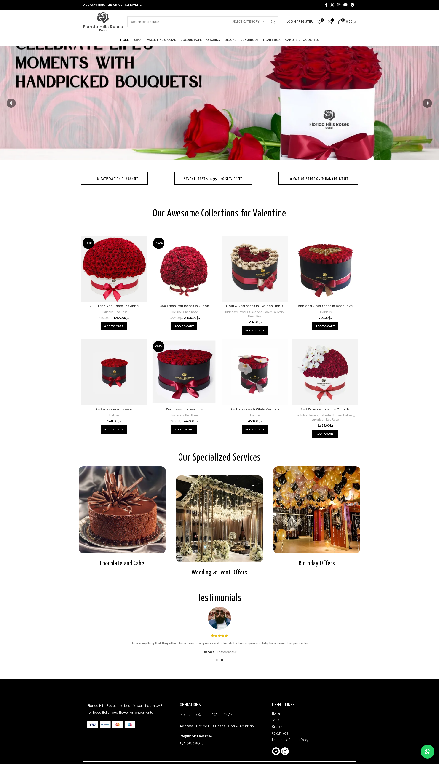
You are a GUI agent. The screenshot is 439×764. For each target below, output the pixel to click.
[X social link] (332, 4)
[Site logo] (103, 21)
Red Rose (121, 312)
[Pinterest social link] (352, 4)
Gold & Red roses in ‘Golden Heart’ (255, 306)
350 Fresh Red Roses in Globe (184, 306)
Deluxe (114, 415)
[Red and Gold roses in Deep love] (325, 269)
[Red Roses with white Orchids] (325, 372)
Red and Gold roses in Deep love (325, 306)
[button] (114, 326)
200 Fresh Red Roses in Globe (114, 306)
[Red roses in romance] (114, 372)
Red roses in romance (114, 409)
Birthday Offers (317, 563)
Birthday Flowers (236, 312)
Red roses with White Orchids (254, 409)
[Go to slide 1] (217, 660)
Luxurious (107, 312)
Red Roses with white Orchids (325, 409)
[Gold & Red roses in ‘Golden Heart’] (255, 269)
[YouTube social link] (345, 4)
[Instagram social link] (339, 4)
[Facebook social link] (326, 4)
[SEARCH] (273, 21)
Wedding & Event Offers (219, 572)
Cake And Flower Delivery (266, 312)
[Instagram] (285, 751)
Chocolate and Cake (122, 563)
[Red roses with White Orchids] (255, 372)
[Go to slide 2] (222, 660)
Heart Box (255, 316)
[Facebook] (276, 751)
